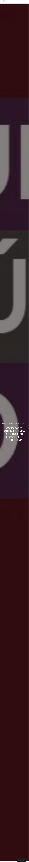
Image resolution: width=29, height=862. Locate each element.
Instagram (17, 423)
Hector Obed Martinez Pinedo (7, 423)
